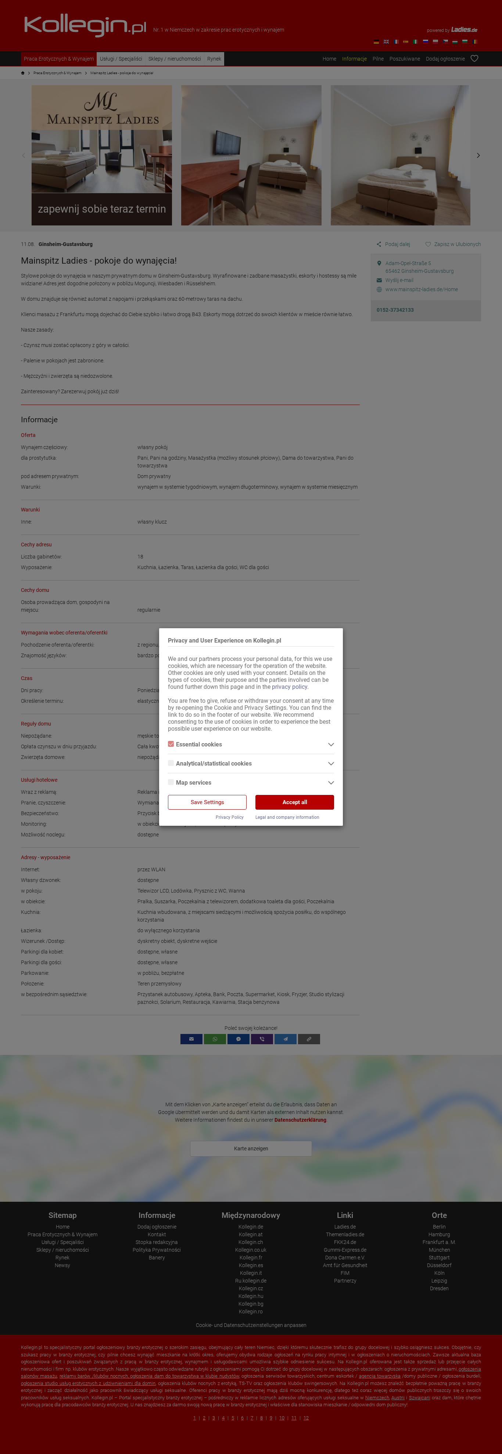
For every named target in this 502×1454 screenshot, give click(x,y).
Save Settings (207, 802)
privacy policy (289, 686)
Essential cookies (199, 744)
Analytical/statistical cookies (214, 763)
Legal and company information (287, 817)
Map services (193, 782)
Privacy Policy (230, 817)
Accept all (295, 802)
